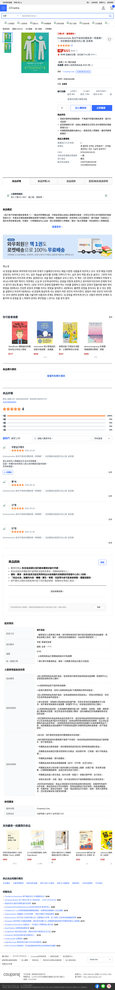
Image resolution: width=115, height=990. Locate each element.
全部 (4, 16)
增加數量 (67, 109)
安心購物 (24, 960)
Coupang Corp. (76, 72)
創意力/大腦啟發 (63, 883)
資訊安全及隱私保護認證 (52, 960)
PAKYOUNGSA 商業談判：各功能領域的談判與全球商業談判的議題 (30, 946)
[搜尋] (110, 15)
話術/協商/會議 (31, 883)
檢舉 (98, 607)
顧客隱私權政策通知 (9, 960)
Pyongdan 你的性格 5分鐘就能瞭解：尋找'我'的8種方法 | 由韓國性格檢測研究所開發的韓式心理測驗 (42, 921)
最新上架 (15, 438)
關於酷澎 (5, 956)
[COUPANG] (12, 975)
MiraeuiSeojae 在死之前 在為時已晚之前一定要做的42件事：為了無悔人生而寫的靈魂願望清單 (40, 918)
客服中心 (102, 2)
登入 (88, 2)
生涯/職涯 (6, 883)
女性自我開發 (87, 883)
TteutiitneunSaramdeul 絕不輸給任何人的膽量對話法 (25, 896)
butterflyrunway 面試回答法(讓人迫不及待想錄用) (23, 942)
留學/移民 (75, 883)
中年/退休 (99, 883)
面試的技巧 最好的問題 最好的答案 (18, 904)
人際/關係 (48, 29)
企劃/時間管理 (18, 883)
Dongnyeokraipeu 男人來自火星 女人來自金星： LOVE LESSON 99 (30, 900)
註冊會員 (94, 2)
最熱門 (6, 438)
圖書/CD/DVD (17, 29)
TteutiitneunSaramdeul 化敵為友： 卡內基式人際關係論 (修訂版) (29, 925)
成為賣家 (110, 2)
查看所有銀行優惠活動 (77, 99)
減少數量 (67, 106)
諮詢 (102, 562)
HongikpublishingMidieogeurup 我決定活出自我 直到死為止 (27, 907)
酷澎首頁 (6, 29)
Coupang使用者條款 (38, 956)
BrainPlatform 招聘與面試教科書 (17, 928)
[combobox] (102, 438)
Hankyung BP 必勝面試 (14, 939)
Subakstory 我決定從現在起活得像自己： (20, 935)
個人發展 (38, 29)
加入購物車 (80, 108)
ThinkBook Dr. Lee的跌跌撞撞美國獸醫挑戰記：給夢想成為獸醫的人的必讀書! (34, 911)
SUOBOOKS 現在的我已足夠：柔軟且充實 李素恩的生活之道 (28, 932)
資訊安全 (35, 960)
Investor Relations (20, 956)
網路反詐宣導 (7, 963)
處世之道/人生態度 (47, 883)
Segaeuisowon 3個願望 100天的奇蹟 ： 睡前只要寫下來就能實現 (29, 914)
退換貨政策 (54, 956)
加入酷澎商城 (70, 960)
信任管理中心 (68, 956)
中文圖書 (29, 29)
